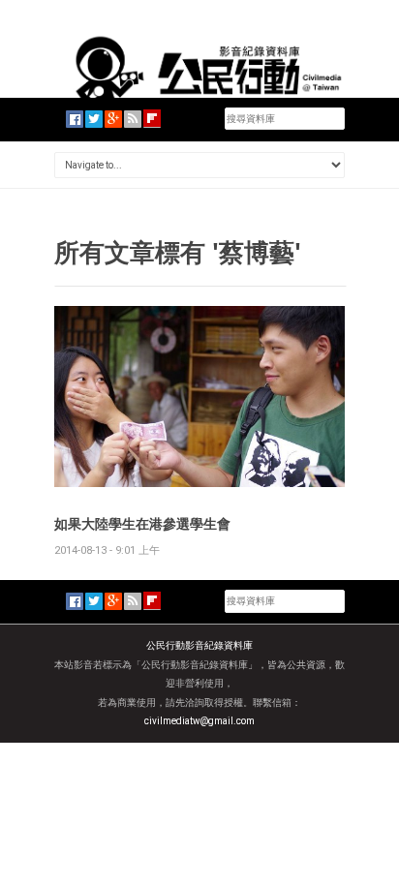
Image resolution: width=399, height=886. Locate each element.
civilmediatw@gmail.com (199, 721)
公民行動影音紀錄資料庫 (199, 645)
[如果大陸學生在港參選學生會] (199, 395)
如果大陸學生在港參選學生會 (142, 523)
